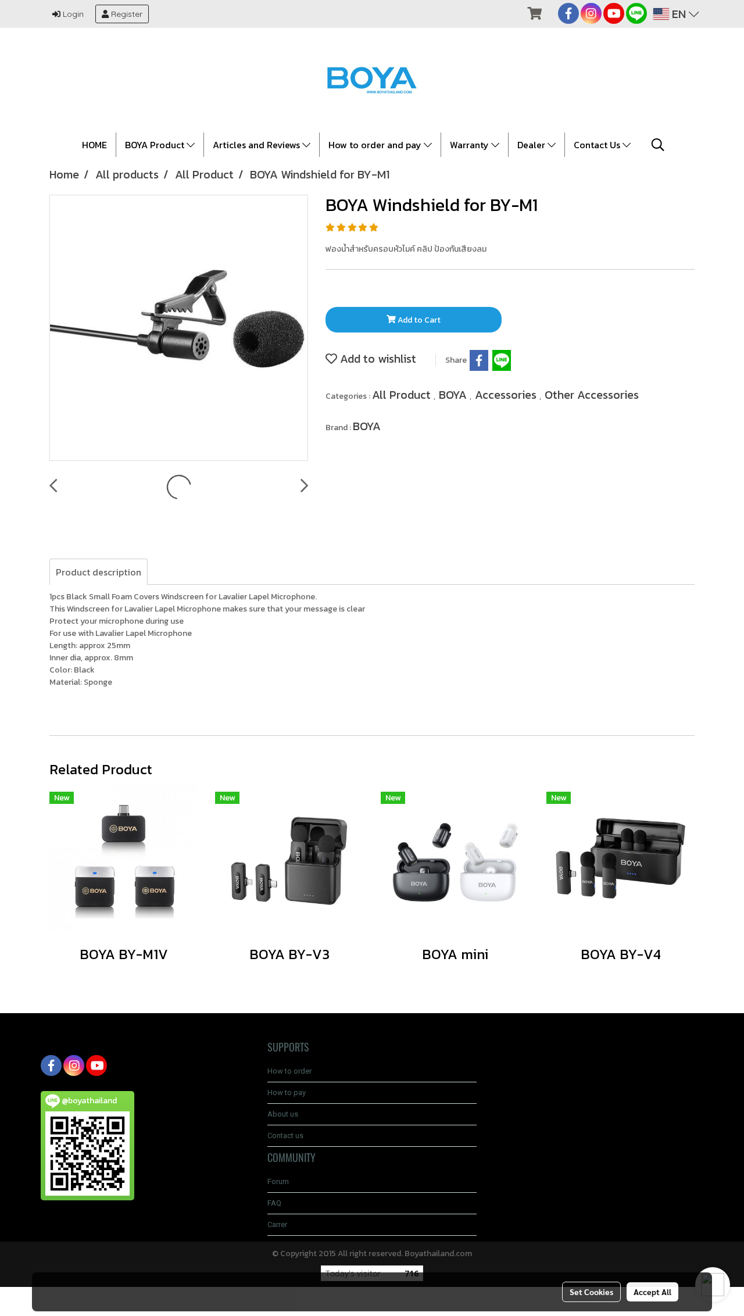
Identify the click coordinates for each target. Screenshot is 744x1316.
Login (72, 14)
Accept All (652, 1291)
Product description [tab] (98, 572)
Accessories (507, 394)
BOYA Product (156, 145)
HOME (94, 145)
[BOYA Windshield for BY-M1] (178, 328)
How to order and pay (376, 145)
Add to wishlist (376, 358)
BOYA (454, 394)
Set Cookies (591, 1291)
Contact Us (598, 145)
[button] (658, 145)
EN (679, 14)
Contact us (285, 1135)
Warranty (470, 145)
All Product (403, 394)
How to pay (286, 1092)
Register (125, 14)
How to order (289, 1071)
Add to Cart (418, 320)
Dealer (532, 145)
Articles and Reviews (257, 145)
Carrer (277, 1224)
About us (282, 1114)
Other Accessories (592, 394)
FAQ (274, 1203)
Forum (278, 1181)
